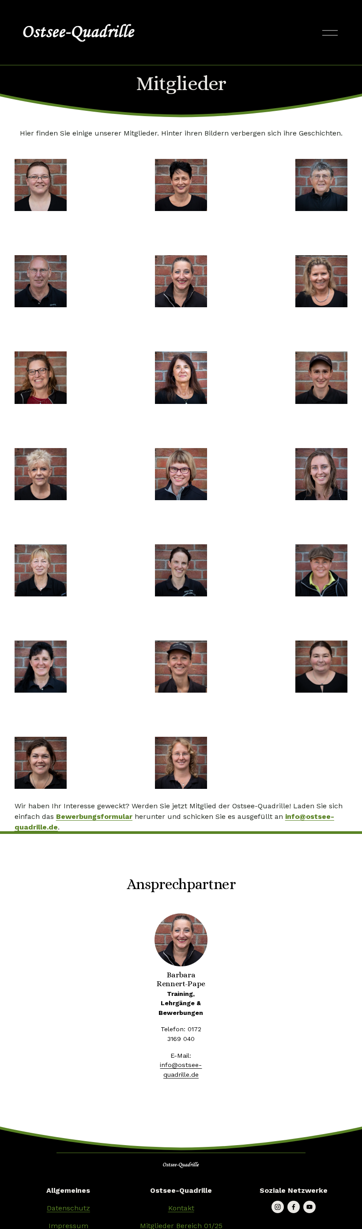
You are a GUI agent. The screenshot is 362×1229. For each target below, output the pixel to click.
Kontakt (181, 1208)
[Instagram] (278, 1207)
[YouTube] (309, 1207)
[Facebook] (293, 1207)
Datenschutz (68, 1208)
